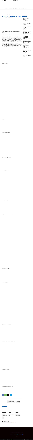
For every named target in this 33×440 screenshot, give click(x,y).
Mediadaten (14, 0)
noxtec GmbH (10, 439)
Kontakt (17, 0)
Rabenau (29, 50)
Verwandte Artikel (4, 406)
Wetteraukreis (29, 55)
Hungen (24, 33)
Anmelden (20, 8)
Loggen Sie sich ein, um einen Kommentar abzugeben (9, 422)
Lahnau (29, 38)
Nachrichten (5, 14)
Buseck (24, 24)
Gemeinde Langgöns (25, 28)
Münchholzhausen (26, 47)
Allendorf (24, 19)
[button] (30, 8)
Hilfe (19, 0)
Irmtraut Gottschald (5, 17)
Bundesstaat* (29, 23)
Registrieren (16, 8)
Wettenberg (25, 55)
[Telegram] (11, 395)
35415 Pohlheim (26, 18)
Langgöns (25, 41)
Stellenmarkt (13, 8)
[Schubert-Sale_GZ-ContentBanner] (16, 12)
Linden (24, 43)
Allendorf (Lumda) (25, 20)
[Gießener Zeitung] (15, 4)
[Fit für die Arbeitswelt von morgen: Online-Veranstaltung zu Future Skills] (12, 410)
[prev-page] (2, 417)
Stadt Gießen (25, 52)
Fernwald (24, 27)
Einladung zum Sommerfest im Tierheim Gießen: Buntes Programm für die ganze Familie (5, 415)
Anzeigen (23, 8)
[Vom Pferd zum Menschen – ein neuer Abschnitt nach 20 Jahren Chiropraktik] (19, 410)
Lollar (27, 43)
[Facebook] (30, 0)
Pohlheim (25, 50)
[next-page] (3, 417)
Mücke (24, 46)
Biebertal (24, 23)
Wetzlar (24, 56)
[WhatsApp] (5, 395)
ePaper (9, 8)
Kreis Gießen (25, 36)
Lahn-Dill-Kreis (25, 38)
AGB (22, 439)
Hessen (29, 31)
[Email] (8, 395)
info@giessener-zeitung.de (19, 434)
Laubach (29, 41)
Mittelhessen (26, 45)
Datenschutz (28, 439)
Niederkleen (25, 48)
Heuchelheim (26, 32)
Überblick (7, 8)
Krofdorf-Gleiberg (25, 37)
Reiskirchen (25, 51)
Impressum (25, 439)
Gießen (25, 29)
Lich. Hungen (27, 42)
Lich (23, 42)
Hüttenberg (29, 33)
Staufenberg (25, 53)
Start (2, 14)
